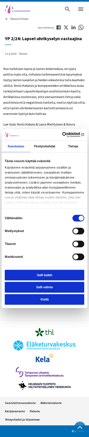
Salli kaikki (44, 275)
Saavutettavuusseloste (20, 403)
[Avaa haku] (67, 9)
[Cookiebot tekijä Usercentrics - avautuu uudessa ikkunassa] (66, 134)
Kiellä (45, 299)
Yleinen (23, 54)
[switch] (78, 231)
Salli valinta (44, 287)
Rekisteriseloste (51, 403)
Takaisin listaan (19, 19)
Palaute (35, 411)
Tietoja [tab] (73, 146)
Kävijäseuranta (15, 411)
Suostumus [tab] (16, 146)
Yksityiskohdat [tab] (44, 146)
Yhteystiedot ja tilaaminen (22, 419)
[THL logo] (44, 332)
